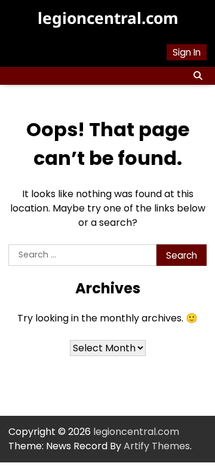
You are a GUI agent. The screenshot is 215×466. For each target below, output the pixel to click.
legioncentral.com (108, 18)
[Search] (198, 76)
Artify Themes (157, 446)
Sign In (187, 52)
